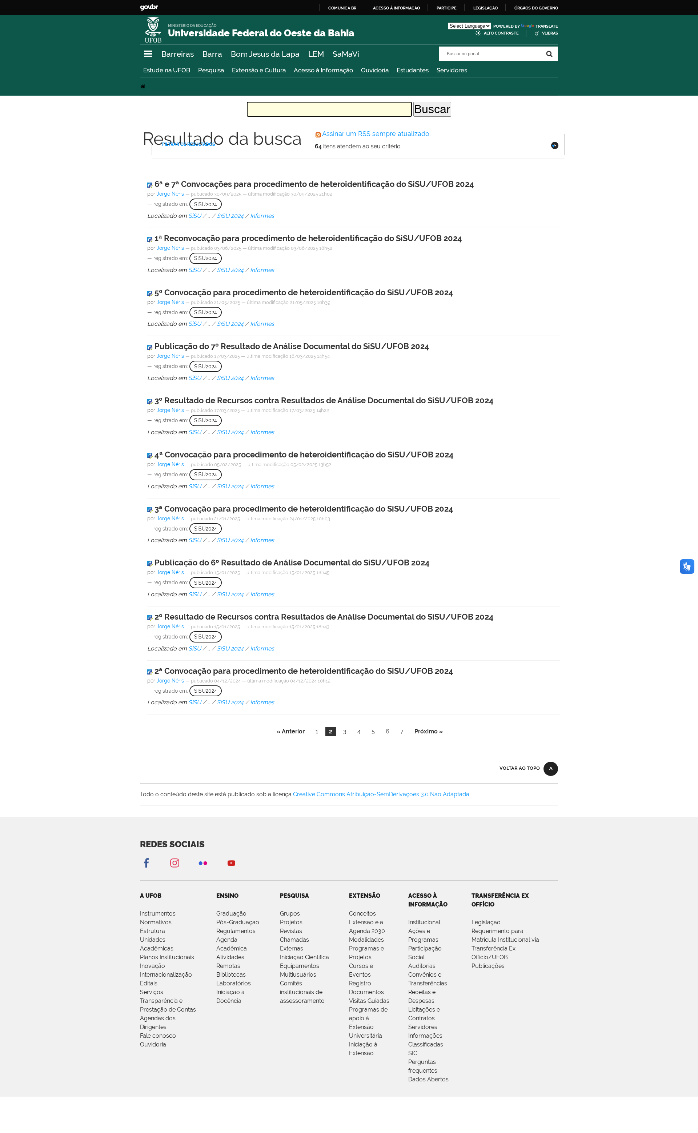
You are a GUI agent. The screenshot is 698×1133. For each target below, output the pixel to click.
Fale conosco (158, 1035)
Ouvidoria (375, 70)
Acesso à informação (396, 8)
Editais (148, 983)
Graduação (231, 913)
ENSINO (227, 895)
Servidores (452, 70)
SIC (412, 1053)
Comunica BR (342, 8)
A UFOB (150, 895)
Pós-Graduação (237, 922)
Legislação (485, 8)
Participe (447, 8)
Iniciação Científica (304, 957)
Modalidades (366, 939)
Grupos (290, 913)
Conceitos (362, 913)
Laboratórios (233, 983)
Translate (546, 26)
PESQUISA (294, 895)
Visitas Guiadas (369, 1000)
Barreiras (177, 54)
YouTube (231, 863)
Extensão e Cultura (259, 70)
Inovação (152, 965)
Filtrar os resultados (188, 144)
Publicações (488, 965)
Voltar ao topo (520, 768)
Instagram (174, 863)
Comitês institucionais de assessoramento (302, 992)
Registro (360, 983)
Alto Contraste (501, 33)
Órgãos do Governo (536, 8)
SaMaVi (346, 54)
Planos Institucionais (167, 957)
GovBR (149, 7)
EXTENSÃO (364, 895)
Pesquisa (211, 70)
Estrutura (152, 931)
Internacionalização (166, 974)
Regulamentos (236, 931)
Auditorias (422, 965)
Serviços (151, 992)
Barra (212, 54)
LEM (316, 54)
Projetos (291, 922)
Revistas (291, 931)
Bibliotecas (231, 974)
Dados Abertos (428, 1079)
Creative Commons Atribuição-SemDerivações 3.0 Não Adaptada (381, 794)
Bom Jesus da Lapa (265, 54)
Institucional (424, 922)
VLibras (550, 33)
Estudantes (413, 70)
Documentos (366, 992)
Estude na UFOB (166, 70)
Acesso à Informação (323, 70)
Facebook (146, 863)
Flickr (203, 863)
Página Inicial (143, 86)
